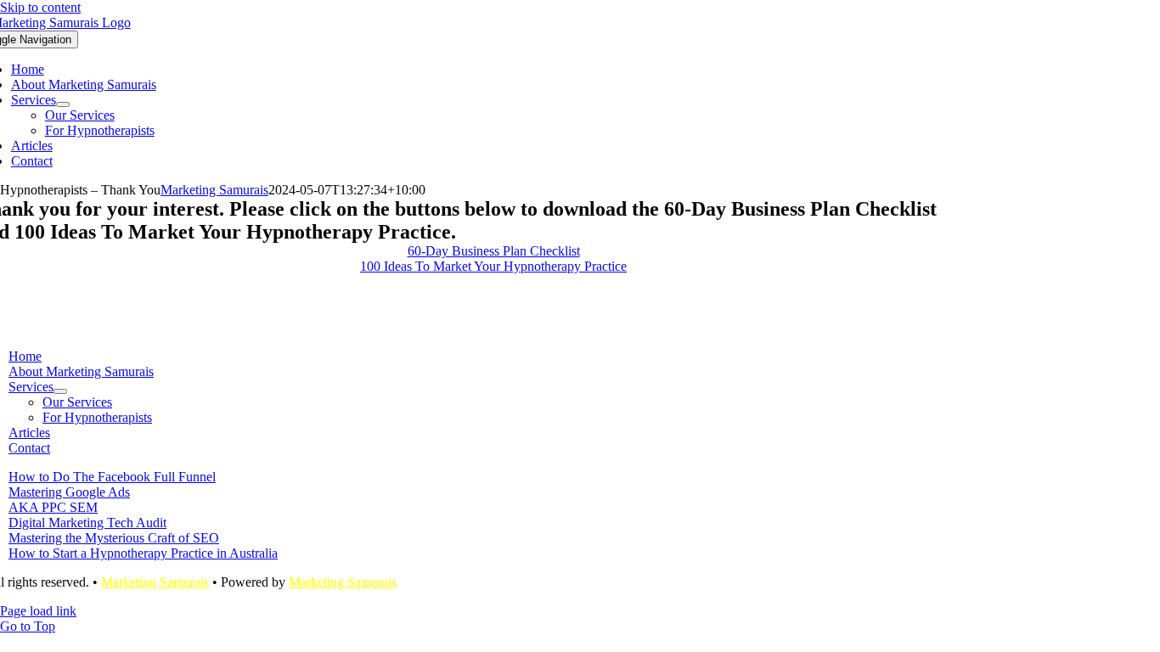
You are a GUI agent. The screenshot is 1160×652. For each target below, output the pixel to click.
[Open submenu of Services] (63, 104)
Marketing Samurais (214, 190)
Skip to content (40, 7)
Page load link (38, 611)
